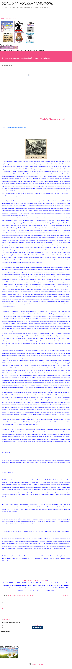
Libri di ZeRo (7, 619)
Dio (8, 595)
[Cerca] (65, 3)
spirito (19, 595)
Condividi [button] (64, 595)
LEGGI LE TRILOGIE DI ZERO (8, 18)
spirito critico (27, 595)
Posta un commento (8, 609)
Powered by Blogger (37, 664)
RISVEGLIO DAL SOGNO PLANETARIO (27, 4)
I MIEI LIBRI (37, 625)
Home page (6, 11)
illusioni (13, 595)
